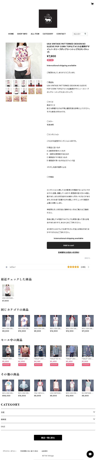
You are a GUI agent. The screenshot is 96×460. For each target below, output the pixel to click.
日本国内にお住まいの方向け (68, 252)
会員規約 (45, 451)
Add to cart (68, 245)
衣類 (2, 412)
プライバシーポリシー (10, 451)
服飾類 (3, 419)
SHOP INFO (22, 34)
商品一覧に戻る (48, 438)
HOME (11, 34)
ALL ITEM (35, 34)
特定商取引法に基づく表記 (29, 451)
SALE (3, 427)
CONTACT (61, 34)
